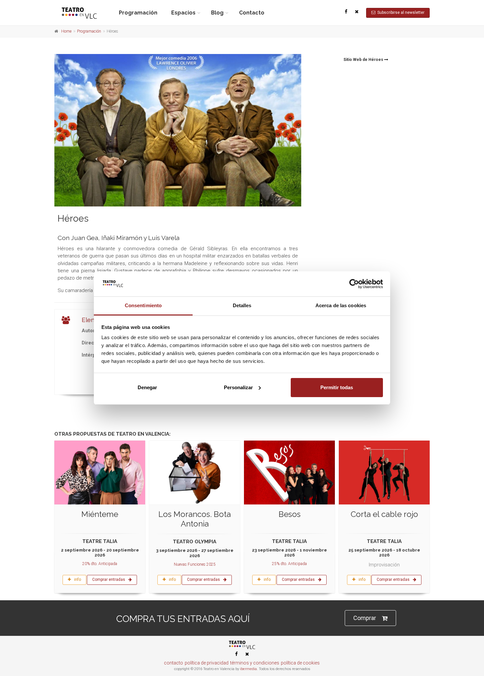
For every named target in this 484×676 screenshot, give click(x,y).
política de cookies (300, 662)
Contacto (251, 13)
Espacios (183, 13)
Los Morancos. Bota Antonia (194, 518)
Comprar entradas (108, 579)
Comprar (364, 617)
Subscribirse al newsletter (399, 12)
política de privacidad (207, 662)
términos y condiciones (254, 662)
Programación (138, 13)
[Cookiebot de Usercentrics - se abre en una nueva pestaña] (354, 284)
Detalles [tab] (242, 305)
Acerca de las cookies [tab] (340, 305)
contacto (173, 662)
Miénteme (99, 514)
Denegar (147, 387)
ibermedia (248, 669)
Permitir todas (336, 387)
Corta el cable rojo (384, 514)
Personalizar (238, 387)
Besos (290, 514)
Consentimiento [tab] (143, 305)
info (77, 579)
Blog (217, 13)
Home (66, 31)
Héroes (73, 218)
